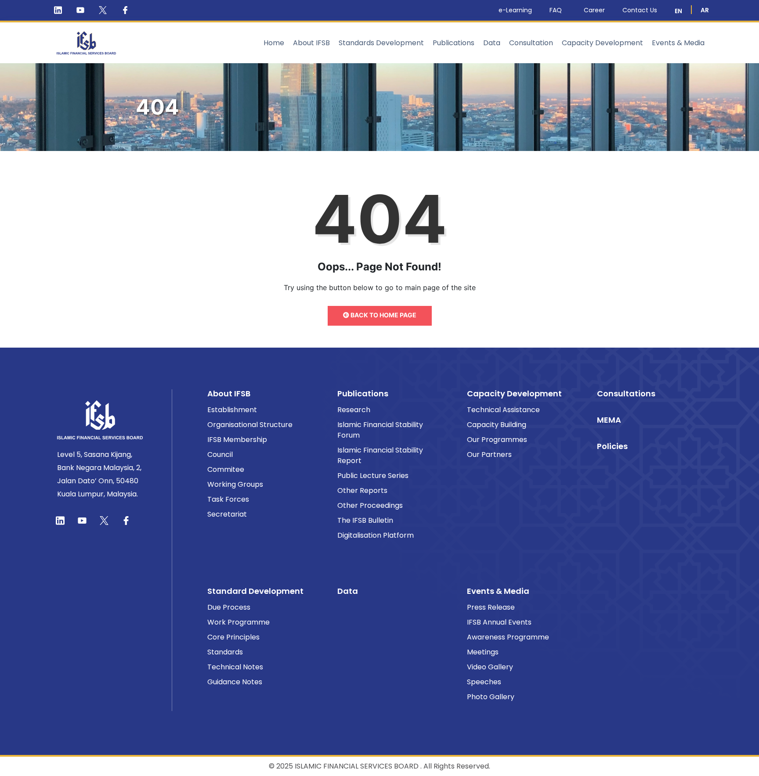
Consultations (626, 393)
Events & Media (678, 43)
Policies (612, 446)
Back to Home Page (382, 315)
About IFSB (311, 43)
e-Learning (515, 10)
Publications (453, 43)
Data (491, 43)
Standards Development (381, 43)
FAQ (555, 10)
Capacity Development (602, 43)
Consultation (531, 43)
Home (274, 43)
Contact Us (639, 10)
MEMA (609, 419)
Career (594, 10)
